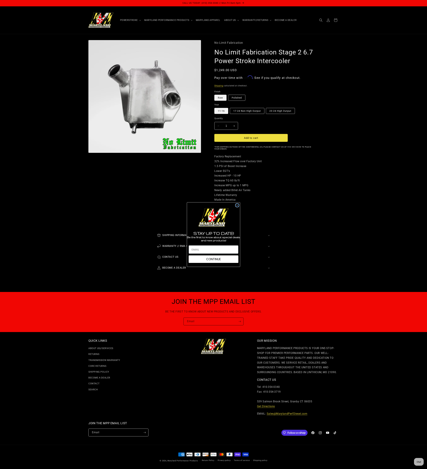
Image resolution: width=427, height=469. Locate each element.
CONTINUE (213, 259)
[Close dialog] (237, 205)
